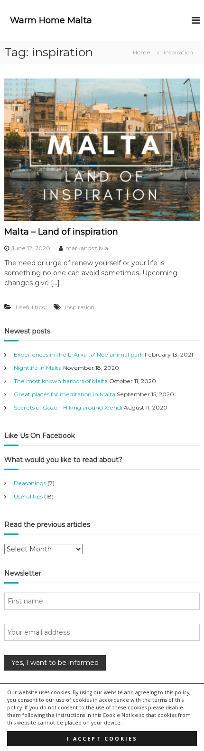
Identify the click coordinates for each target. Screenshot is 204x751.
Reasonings (30, 483)
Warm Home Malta (51, 20)
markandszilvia (86, 248)
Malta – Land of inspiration (61, 232)
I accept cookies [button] (102, 738)
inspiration (79, 307)
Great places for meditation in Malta (64, 394)
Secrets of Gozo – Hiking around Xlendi (68, 407)
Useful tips (30, 307)
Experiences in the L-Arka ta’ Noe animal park (78, 354)
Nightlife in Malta (38, 367)
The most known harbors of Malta (61, 380)
